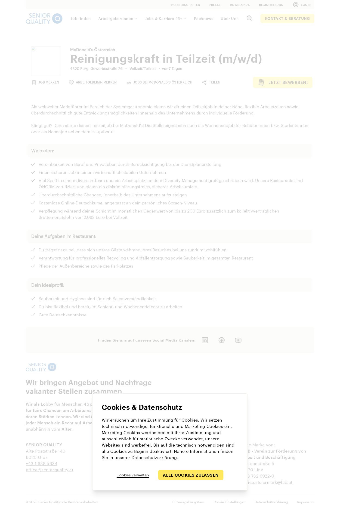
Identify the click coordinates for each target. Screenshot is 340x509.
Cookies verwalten (133, 475)
